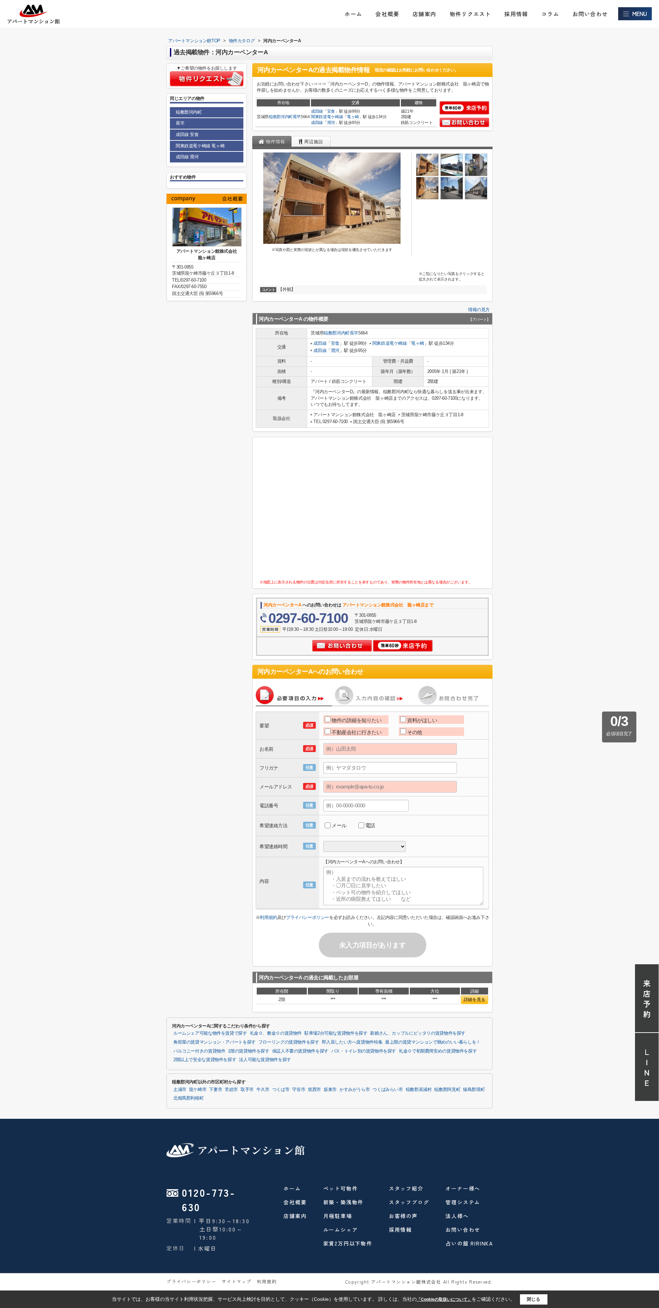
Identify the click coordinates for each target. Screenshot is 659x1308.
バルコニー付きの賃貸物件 (199, 1051)
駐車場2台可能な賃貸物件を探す (335, 1033)
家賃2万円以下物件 (347, 1243)
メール (339, 825)
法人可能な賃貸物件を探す (265, 1059)
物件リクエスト (470, 14)
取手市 (247, 1089)
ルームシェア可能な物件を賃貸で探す (210, 1033)
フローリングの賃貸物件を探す (288, 1042)
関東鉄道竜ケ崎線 (327, 116)
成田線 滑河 (187, 156)
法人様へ (457, 1215)
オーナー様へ (463, 1188)
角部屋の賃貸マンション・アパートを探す (214, 1042)
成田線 (317, 111)
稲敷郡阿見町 (447, 1089)
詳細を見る (474, 999)
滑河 (331, 122)
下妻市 (215, 1089)
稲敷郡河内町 (281, 116)
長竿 (297, 116)
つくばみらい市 (387, 1089)
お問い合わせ (590, 14)
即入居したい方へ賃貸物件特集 (352, 1042)
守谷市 (298, 1089)
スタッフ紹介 (406, 1188)
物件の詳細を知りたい (357, 720)
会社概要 (387, 14)
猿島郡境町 (474, 1089)
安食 (331, 111)
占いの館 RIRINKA (469, 1243)
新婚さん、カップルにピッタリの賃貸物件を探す (417, 1033)
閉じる (533, 1298)
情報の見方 (479, 309)
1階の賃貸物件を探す (248, 1051)
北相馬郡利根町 (188, 1098)
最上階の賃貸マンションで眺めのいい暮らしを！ (433, 1042)
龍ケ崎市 (198, 1089)
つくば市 (281, 1089)
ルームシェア (340, 1229)
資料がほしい (422, 720)
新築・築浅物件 (343, 1202)
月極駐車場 (337, 1215)
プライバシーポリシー (307, 917)
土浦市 (179, 1089)
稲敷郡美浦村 (419, 1089)
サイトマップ (237, 1281)
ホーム (353, 14)
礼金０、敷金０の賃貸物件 (276, 1033)
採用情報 (516, 14)
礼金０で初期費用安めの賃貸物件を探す (438, 1051)
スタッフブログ (409, 1202)
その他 (414, 732)
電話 (370, 825)
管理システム (463, 1202)
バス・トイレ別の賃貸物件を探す (363, 1051)
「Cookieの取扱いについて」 (444, 1299)
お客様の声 (403, 1215)
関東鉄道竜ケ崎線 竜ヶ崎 (200, 145)
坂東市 (330, 1089)
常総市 (231, 1089)
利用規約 (268, 917)
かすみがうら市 (354, 1089)
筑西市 (314, 1089)
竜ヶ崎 (353, 116)
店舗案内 (424, 14)
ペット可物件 (340, 1188)
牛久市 (262, 1089)
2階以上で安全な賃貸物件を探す (204, 1059)
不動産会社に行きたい (357, 732)
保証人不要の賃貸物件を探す (300, 1051)
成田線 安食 (187, 134)
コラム (550, 14)
